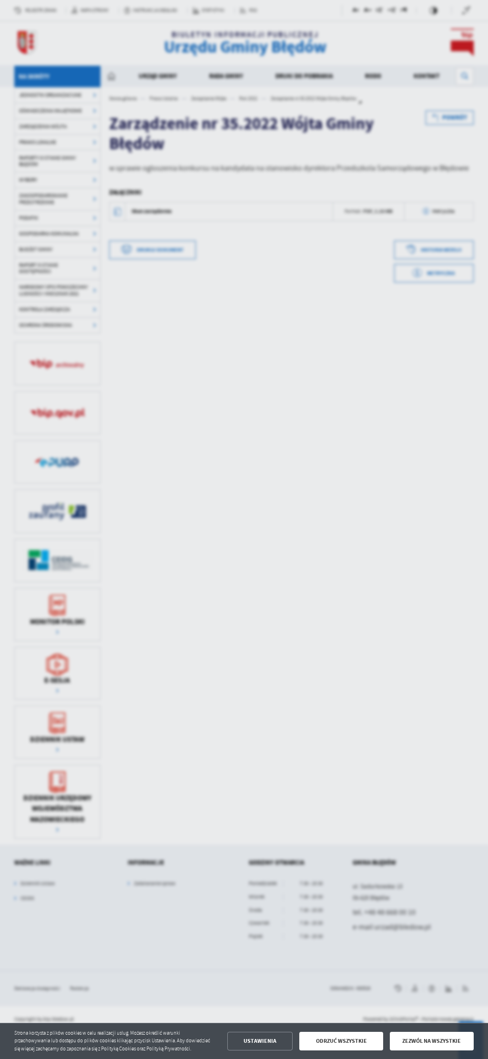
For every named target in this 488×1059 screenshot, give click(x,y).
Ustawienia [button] (260, 1041)
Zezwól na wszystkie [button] (431, 1041)
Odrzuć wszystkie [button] (341, 1041)
